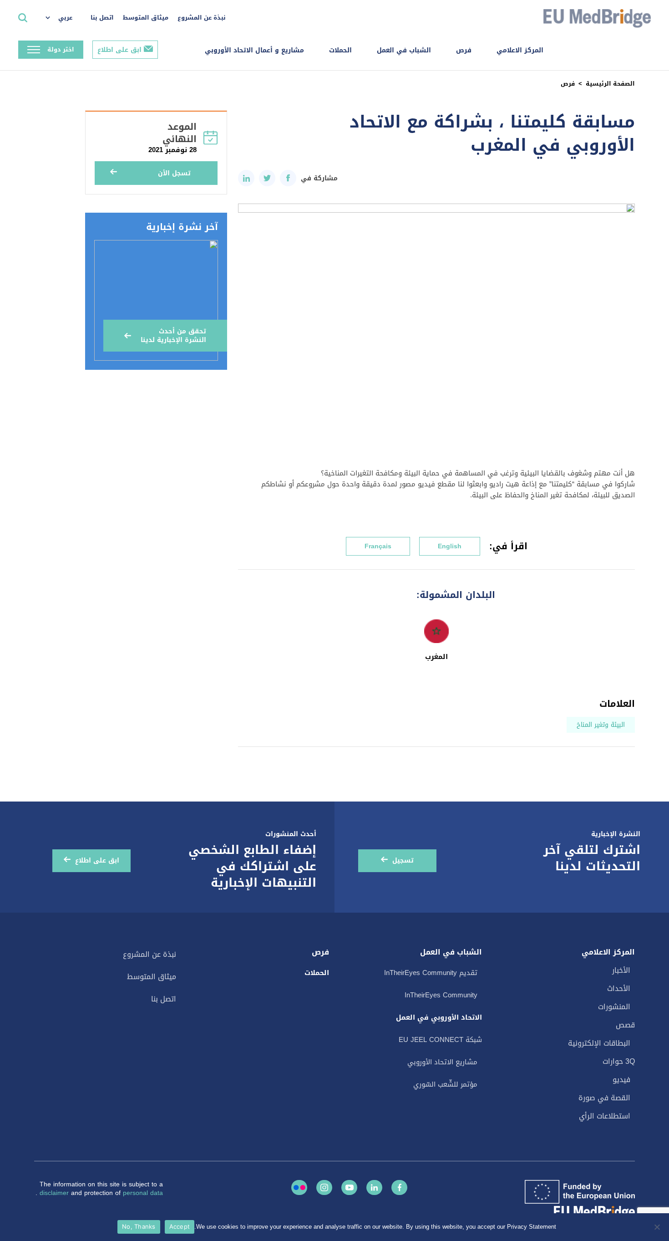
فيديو (621, 1079)
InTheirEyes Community (441, 995)
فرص (463, 50)
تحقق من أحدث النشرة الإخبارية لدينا (173, 335)
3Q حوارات (619, 1061)
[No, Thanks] (657, 1226)
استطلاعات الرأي (604, 1116)
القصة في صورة (604, 1098)
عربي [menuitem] (65, 17)
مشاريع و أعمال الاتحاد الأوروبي (254, 50)
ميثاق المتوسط (145, 17)
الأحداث (618, 988)
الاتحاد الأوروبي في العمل (439, 1017)
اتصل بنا (102, 17)
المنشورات (614, 1007)
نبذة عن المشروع (201, 17)
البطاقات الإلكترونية (599, 1043)
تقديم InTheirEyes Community (430, 972)
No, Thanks (139, 1226)
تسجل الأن (174, 173)
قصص (625, 1025)
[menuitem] (63, 18)
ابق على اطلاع (119, 50)
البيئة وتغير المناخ (601, 725)
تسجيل (403, 860)
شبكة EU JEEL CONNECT (440, 1039)
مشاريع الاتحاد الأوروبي (442, 1062)
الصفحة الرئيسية (610, 83)
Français (378, 546)
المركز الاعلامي (520, 50)
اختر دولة (60, 49)
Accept (179, 1226)
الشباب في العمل (404, 50)
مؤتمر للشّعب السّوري (445, 1084)
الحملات (340, 50)
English (449, 546)
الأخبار (621, 970)
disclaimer (55, 1193)
